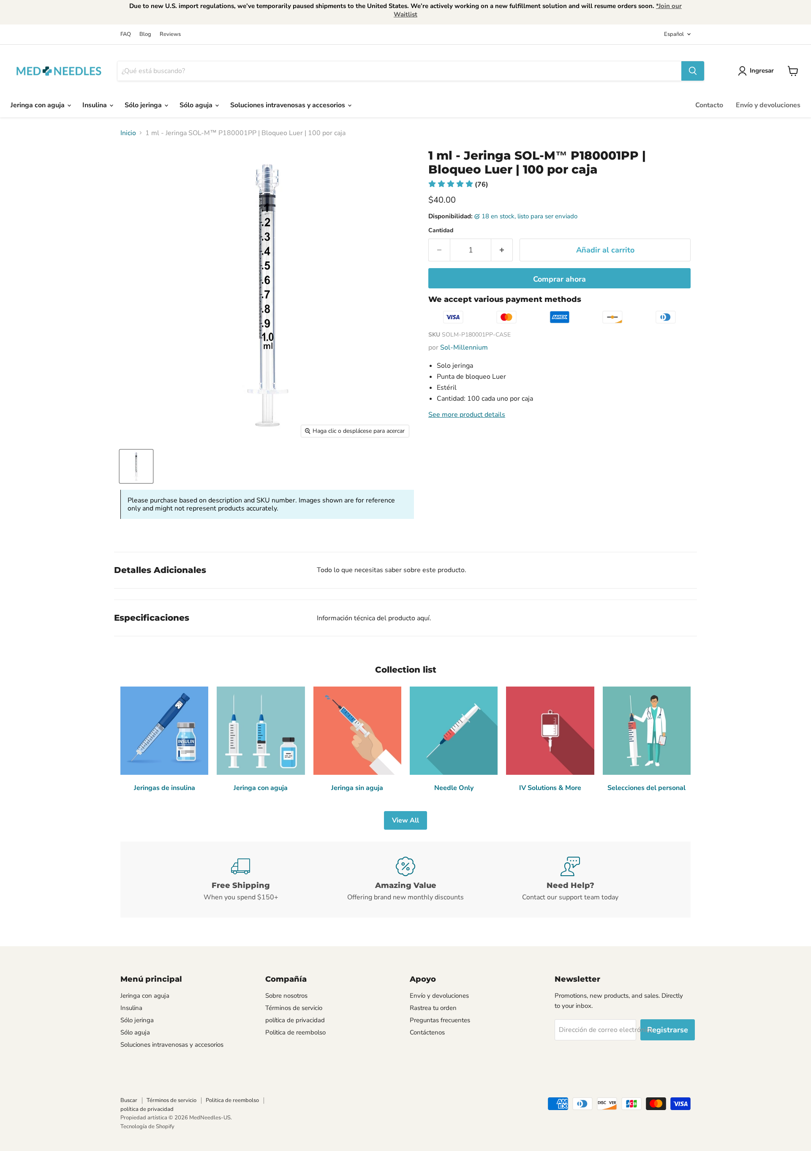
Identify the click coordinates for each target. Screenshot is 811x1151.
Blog (145, 34)
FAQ (125, 34)
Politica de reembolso (295, 1032)
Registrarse (667, 1030)
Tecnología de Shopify (147, 1126)
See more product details (466, 414)
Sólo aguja (197, 105)
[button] (458, 184)
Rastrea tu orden (433, 1008)
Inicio (128, 133)
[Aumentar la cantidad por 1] (502, 250)
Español (674, 34)
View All (405, 820)
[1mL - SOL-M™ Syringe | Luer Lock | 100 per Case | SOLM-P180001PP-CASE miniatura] (136, 466)
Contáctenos (427, 1032)
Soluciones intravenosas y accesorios (288, 105)
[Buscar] (692, 71)
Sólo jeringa (144, 105)
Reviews (170, 34)
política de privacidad (295, 1020)
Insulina (95, 105)
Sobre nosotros (286, 995)
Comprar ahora (559, 279)
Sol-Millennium (464, 347)
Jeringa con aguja (38, 105)
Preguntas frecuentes (440, 1020)
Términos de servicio (293, 1008)
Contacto (709, 105)
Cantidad (440, 230)
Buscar (128, 1100)
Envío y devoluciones (768, 105)
